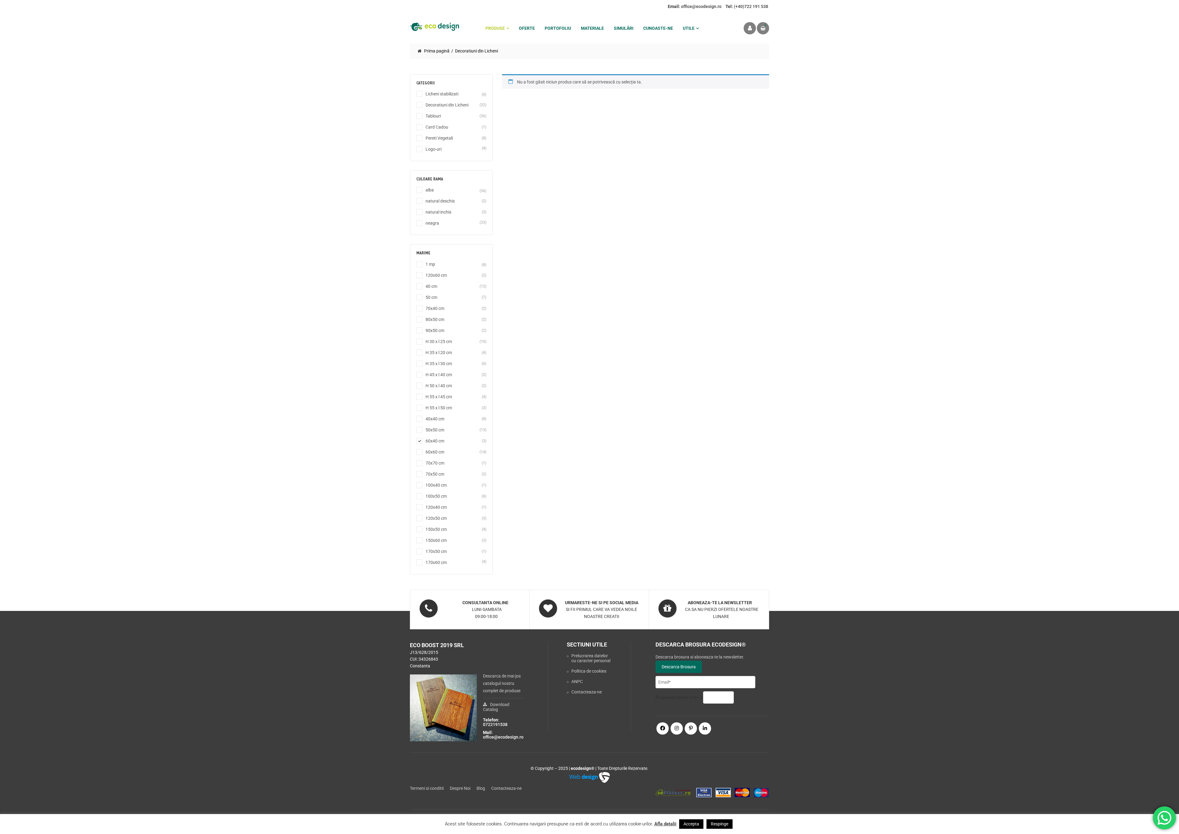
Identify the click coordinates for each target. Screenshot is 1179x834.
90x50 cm (435, 330)
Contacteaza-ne (586, 691)
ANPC (577, 681)
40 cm (431, 286)
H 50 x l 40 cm (439, 385)
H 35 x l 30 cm (439, 363)
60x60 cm (435, 452)
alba (430, 189)
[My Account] (750, 28)
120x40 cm (436, 507)
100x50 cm (436, 496)
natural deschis (440, 201)
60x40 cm (435, 440)
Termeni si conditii (427, 788)
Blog (481, 788)
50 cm (431, 297)
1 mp (430, 264)
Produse (495, 28)
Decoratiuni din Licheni (447, 104)
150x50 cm (436, 529)
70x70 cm (435, 463)
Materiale (592, 28)
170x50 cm (436, 551)
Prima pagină (436, 50)
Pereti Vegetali (439, 138)
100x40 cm (436, 485)
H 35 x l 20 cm (439, 352)
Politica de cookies (588, 671)
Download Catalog (496, 707)
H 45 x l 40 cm (439, 374)
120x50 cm (436, 518)
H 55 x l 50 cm (439, 407)
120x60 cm (436, 275)
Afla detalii (665, 824)
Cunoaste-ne (658, 28)
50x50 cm (435, 429)
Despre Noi (460, 788)
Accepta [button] (691, 823)
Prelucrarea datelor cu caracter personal (590, 658)
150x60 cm (436, 540)
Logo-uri (434, 149)
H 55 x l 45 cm (439, 396)
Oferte (527, 28)
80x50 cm (435, 319)
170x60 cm (436, 562)
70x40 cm (435, 308)
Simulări (623, 28)
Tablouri (433, 116)
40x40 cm (435, 418)
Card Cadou (437, 127)
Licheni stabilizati (442, 93)
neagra (432, 223)
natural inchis (438, 212)
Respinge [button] (719, 823)
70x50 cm (435, 474)
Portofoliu (558, 28)
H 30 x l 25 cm (439, 341)
